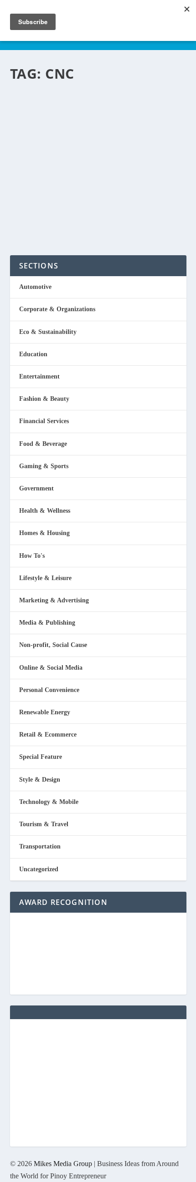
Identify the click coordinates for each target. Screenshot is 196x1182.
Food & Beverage (43, 443)
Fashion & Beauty (44, 398)
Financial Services (44, 421)
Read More (48, 215)
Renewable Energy (44, 712)
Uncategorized (38, 869)
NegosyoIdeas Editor (49, 156)
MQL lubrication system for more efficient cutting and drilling (86, 117)
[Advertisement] (98, 1083)
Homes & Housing (44, 533)
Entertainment (39, 376)
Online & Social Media (51, 667)
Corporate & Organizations (57, 309)
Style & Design (39, 779)
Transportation (125, 156)
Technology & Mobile (48, 801)
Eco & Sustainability (48, 331)
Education (33, 354)
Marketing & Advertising (54, 600)
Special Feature (40, 756)
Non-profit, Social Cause (53, 645)
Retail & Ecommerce (48, 734)
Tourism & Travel (43, 824)
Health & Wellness (44, 510)
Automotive (35, 286)
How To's (32, 555)
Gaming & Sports (43, 466)
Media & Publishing (47, 622)
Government (36, 488)
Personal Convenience (49, 690)
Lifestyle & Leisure (45, 578)
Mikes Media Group (63, 1163)
